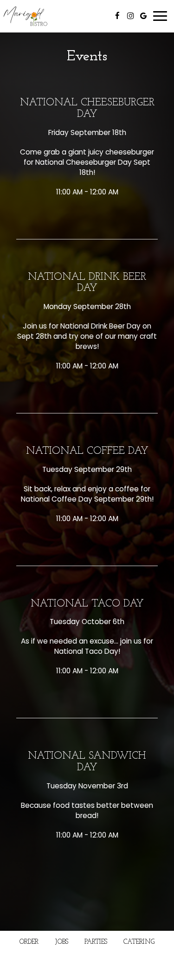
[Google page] (143, 15)
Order (29, 942)
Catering (139, 942)
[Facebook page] (117, 15)
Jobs (61, 942)
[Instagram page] (130, 15)
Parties (95, 942)
